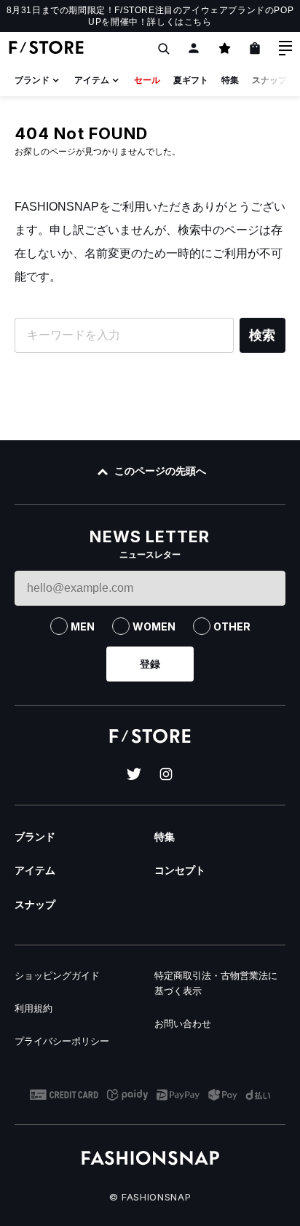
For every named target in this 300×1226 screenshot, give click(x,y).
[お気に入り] (224, 48)
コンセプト (179, 870)
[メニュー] (285, 48)
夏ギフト (190, 80)
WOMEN (154, 626)
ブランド (32, 80)
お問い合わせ (182, 1023)
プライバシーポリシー (62, 1041)
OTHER (231, 626)
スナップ (269, 80)
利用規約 (33, 1008)
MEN (83, 626)
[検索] (163, 48)
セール (147, 80)
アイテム (91, 80)
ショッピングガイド (57, 975)
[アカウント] (193, 48)
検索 (262, 335)
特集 (230, 80)
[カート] (255, 48)
